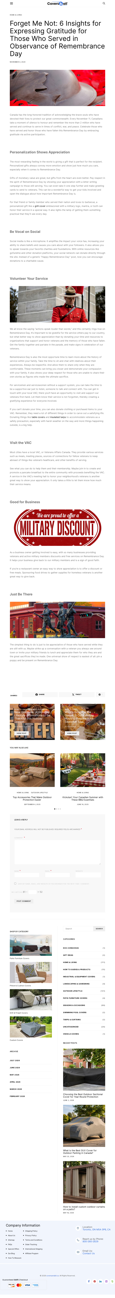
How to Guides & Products (76, 969)
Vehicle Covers (71, 1034)
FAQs (10, 1244)
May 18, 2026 (68, 1213)
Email (48, 870)
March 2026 (16, 1089)
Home (10, 1231)
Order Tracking (31, 1244)
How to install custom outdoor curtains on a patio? (84, 1208)
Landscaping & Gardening (76, 984)
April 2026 (15, 1082)
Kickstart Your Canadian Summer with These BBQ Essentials (83, 798)
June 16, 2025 (82, 804)
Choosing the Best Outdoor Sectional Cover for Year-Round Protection (83, 1095)
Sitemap (11, 1240)
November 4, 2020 (17, 62)
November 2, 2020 (22, 727)
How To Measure (14, 1258)
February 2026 (17, 1096)
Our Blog (11, 1253)
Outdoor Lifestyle (39, 793)
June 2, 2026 (68, 1100)
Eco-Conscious (71, 948)
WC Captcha (17, 892)
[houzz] (112, 1281)
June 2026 (15, 1068)
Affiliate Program (31, 1253)
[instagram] (106, 1281)
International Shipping (33, 1249)
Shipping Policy (31, 1231)
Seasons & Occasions (38, 709)
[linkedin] (100, 1281)
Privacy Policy (31, 1235)
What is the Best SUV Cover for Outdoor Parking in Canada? (80, 1151)
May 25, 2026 (68, 1156)
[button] (55, 809)
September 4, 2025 (32, 804)
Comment (18, 838)
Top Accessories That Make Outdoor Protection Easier (32, 798)
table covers (38, 417)
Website (79, 871)
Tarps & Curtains (72, 1020)
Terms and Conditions (33, 1240)
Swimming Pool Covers (75, 1012)
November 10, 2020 (73, 727)
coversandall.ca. (52, 1276)
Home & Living (16, 15)
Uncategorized (71, 1027)
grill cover (40, 206)
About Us (11, 1235)
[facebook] (88, 1281)
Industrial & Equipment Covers (79, 977)
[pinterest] (94, 1281)
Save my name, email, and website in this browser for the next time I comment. (54, 884)
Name (17, 870)
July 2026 (15, 1060)
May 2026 (14, 1075)
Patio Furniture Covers (75, 998)
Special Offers (13, 1249)
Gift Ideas (68, 955)
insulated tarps (58, 417)
